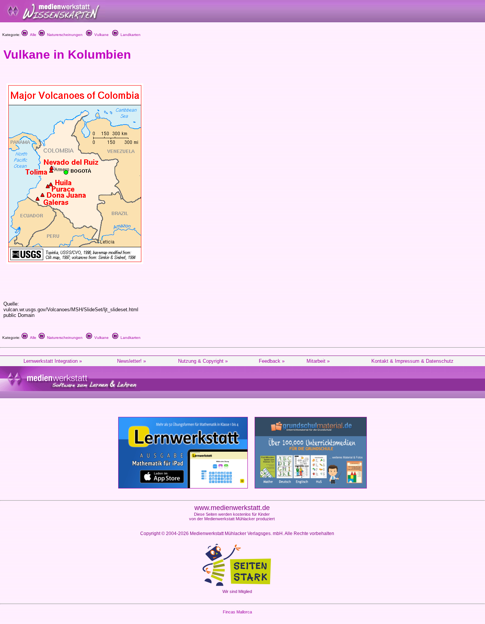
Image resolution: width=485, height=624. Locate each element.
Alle (32, 35)
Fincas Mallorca (237, 612)
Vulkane (100, 35)
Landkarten (129, 35)
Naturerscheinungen (64, 35)
